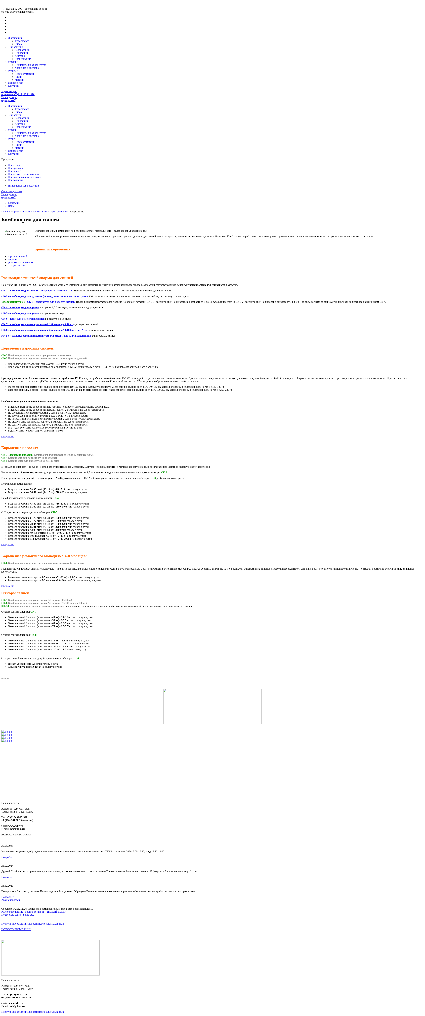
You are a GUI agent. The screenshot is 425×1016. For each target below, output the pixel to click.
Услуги (13, 61)
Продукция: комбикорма (26, 211)
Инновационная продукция (23, 185)
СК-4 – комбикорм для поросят (20, 307)
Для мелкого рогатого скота (23, 174)
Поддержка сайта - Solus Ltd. (17, 914)
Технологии (16, 46)
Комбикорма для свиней (55, 211)
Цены (11, 205)
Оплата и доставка (11, 191)
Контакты (13, 85)
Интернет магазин (25, 73)
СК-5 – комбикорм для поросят (20, 313)
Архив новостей (10, 900)
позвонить (18, 94)
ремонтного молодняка (21, 262)
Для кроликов (16, 168)
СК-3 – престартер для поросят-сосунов (51, 301)
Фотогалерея (22, 40)
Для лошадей (15, 180)
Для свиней (14, 171)
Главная (5, 211)
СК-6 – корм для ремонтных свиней (22, 318)
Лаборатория (22, 49)
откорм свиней (16, 265)
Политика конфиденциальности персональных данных (32, 923)
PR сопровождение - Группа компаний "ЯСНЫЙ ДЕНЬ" (33, 911)
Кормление (14, 202)
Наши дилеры (9, 99)
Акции (18, 76)
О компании (16, 38)
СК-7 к (37, 324)
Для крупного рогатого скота (24, 177)
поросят (12, 259)
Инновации (21, 52)
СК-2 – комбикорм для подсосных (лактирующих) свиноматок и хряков (44, 296)
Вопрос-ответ (15, 82)
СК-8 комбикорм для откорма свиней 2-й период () (44, 330)
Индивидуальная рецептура (30, 64)
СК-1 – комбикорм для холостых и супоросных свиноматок (37, 290)
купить (13, 70)
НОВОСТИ (16, 929)
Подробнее (7, 857)
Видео (18, 43)
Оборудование (23, 58)
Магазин (19, 79)
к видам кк (7, 436)
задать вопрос (9, 91)
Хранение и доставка (27, 67)
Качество (20, 55)
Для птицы (14, 165)
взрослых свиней (17, 256)
